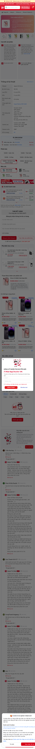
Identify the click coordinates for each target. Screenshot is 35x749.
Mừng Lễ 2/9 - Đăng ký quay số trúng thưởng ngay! (18, 1)
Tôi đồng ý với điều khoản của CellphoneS (16, 384)
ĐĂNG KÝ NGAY (11, 387)
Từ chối (12, 744)
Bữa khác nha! (24, 387)
